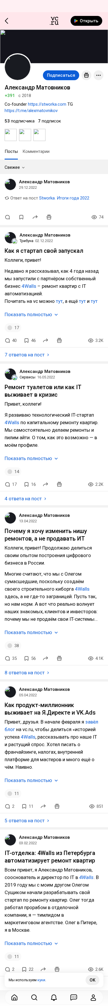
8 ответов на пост (25, 672)
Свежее (12, 167)
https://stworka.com (47, 104)
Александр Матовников (44, 181)
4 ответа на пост (23, 498)
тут (59, 301)
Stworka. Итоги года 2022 (64, 198)
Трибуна (26, 241)
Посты (11, 151)
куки (41, 980)
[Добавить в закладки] (21, 217)
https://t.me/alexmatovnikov (31, 110)
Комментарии (36, 151)
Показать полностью (28, 314)
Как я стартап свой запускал (44, 250)
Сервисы (27, 377)
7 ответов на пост (25, 355)
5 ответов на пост (25, 820)
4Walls (29, 286)
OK (92, 980)
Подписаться (61, 75)
